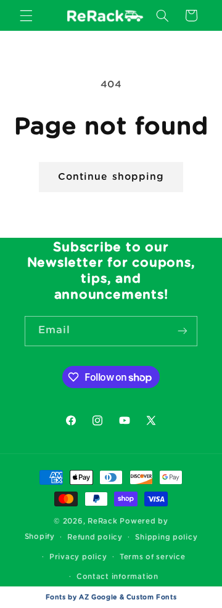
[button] (26, 15)
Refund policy (95, 537)
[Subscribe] (182, 331)
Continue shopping (111, 177)
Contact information (117, 577)
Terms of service (153, 557)
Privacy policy (78, 557)
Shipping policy (166, 537)
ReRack (102, 521)
